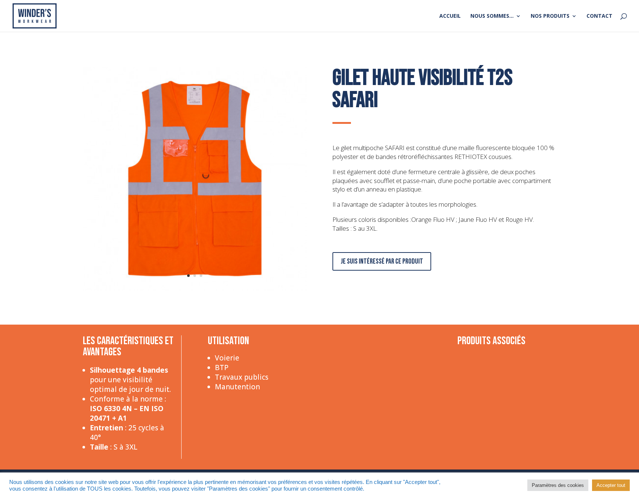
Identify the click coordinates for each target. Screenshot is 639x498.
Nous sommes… (492, 16)
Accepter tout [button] (610, 485)
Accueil (450, 16)
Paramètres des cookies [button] (558, 485)
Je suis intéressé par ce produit (382, 261)
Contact (599, 16)
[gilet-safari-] (195, 289)
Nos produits (550, 16)
